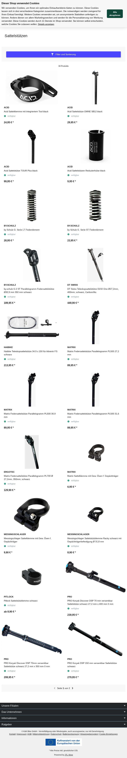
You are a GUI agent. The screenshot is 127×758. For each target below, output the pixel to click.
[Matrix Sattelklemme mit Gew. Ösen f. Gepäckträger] (95, 452)
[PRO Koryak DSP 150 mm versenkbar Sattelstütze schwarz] (95, 639)
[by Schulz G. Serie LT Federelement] (32, 205)
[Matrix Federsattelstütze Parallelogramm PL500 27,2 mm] (95, 327)
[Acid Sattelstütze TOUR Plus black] (32, 146)
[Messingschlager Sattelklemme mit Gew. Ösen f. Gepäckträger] (32, 514)
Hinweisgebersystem (89, 734)
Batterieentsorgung (71, 734)
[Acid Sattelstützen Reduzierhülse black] (95, 146)
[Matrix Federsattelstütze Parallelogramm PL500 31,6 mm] (95, 389)
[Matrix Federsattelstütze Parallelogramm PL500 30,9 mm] (32, 389)
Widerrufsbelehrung (41, 734)
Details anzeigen (46, 24)
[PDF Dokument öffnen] (63, 742)
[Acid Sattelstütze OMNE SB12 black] (95, 87)
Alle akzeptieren (114, 13)
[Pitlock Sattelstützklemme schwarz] (32, 577)
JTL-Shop (69, 755)
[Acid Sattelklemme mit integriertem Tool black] (32, 87)
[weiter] (72, 688)
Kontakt (12, 734)
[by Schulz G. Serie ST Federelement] (95, 205)
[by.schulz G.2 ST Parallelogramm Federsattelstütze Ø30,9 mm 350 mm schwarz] (32, 265)
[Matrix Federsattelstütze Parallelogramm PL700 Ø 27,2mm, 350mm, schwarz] (32, 452)
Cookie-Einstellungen (108, 734)
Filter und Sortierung (65, 54)
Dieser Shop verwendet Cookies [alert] (20, 3)
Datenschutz (56, 734)
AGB (29, 734)
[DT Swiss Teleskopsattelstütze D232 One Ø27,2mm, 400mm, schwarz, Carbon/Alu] (95, 265)
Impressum (21, 734)
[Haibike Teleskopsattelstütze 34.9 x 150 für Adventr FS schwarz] (32, 327)
